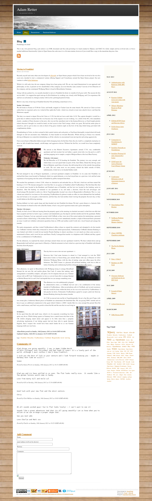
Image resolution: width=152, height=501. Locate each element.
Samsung (109, 353)
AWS (127, 368)
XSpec (127, 355)
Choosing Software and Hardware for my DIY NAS (118, 278)
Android (131, 342)
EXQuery (109, 355)
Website (19, 447)
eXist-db (53, 75)
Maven (113, 379)
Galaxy (118, 353)
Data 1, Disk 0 (116, 259)
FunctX (131, 355)
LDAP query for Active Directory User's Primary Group (118, 163)
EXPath (118, 370)
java (117, 375)
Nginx (125, 493)
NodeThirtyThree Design (129, 494)
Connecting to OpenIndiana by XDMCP (116, 142)
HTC (131, 351)
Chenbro (110, 364)
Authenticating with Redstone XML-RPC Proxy (118, 84)
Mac (129, 346)
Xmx (125, 375)
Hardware (118, 344)
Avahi (132, 362)
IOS (126, 342)
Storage (133, 364)
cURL (127, 372)
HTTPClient (124, 370)
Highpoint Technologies (121, 366)
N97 (128, 351)
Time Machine (117, 362)
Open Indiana (121, 349)
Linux (108, 370)
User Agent (132, 370)
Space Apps (114, 342)
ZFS (124, 337)
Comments (20, 451)
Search (126, 332)
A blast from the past (118, 304)
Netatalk (128, 362)
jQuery (117, 379)
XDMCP (124, 346)
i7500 (113, 353)
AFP (123, 362)
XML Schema (116, 355)
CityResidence (39, 338)
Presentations (35, 32)
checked (109, 381)
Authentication (110, 360)
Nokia (121, 351)
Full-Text (119, 332)
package (130, 377)
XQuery (111, 332)
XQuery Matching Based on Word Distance (117, 108)
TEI (114, 375)
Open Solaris (129, 349)
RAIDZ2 (119, 364)
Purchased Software (49, 32)
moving (67, 338)
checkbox (128, 379)
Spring (108, 379)
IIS (131, 372)
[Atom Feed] (19, 57)
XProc (108, 357)
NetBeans (109, 375)
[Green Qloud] (69, 492)
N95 (125, 351)
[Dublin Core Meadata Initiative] (53, 492)
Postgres (113, 370)
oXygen (121, 375)
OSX (133, 346)
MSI (118, 368)
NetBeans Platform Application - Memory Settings (117, 220)
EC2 (130, 368)
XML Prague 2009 (117, 315)
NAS (109, 339)
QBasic (112, 344)
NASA (128, 340)
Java (125, 357)
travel (62, 338)
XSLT (122, 355)
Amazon (122, 368)
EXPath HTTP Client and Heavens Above (118, 122)
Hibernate (109, 377)
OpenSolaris (120, 339)
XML (119, 342)
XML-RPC (120, 357)
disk (114, 340)
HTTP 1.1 (109, 372)
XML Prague (129, 353)
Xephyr (109, 349)
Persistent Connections (119, 372)
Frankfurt (24, 338)
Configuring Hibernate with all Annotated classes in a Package (118, 180)
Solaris (114, 348)
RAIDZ (114, 368)
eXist (123, 342)
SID (112, 362)
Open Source (110, 366)
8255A (123, 344)
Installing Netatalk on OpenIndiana (118, 149)
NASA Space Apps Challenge (117, 127)
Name (19, 437)
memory (129, 375)
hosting (117, 351)
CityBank (48, 338)
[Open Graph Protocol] (60, 492)
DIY (115, 364)
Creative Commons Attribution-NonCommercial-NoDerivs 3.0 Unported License (52, 494)
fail (133, 337)
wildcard (119, 377)
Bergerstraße (56, 338)
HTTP (129, 357)
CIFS (124, 364)
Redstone (113, 357)
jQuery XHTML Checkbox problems (117, 234)
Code (108, 344)
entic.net (109, 351)
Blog (26, 32)
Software (128, 344)
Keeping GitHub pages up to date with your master (118, 99)
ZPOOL (129, 337)
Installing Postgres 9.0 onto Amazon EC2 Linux (118, 155)
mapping (124, 377)
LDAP (126, 360)
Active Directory (119, 360)
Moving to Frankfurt (25, 69)
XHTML (122, 379)
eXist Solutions (33, 80)
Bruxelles (30, 338)
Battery (123, 353)
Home (19, 32)
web (113, 351)
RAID (128, 364)
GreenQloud (130, 491)
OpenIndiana (116, 346)
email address (21, 442)
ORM (114, 377)
